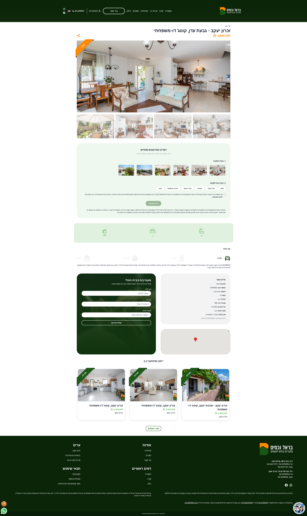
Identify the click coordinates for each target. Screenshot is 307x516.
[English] (69, 11)
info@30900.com (191, 503)
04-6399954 (79, 11)
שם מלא (148, 289)
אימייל (149, 300)
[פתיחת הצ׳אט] (299, 508)
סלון (222, 188)
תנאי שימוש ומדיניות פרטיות (69, 484)
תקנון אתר (76, 474)
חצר (160, 188)
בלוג (129, 11)
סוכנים (136, 11)
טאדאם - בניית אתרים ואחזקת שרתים (153, 513)
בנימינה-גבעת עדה (72, 455)
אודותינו (144, 11)
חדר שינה (211, 188)
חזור (226, 26)
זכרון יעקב (76, 450)
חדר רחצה (188, 188)
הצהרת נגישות (74, 479)
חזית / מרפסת (173, 188)
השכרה (168, 11)
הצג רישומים (153, 428)
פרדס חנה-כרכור (73, 460)
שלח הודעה (116, 323)
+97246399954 (247, 503)
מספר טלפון (147, 311)
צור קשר (147, 460)
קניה (161, 11)
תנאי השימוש (217, 197)
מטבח (199, 188)
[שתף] (78, 36)
